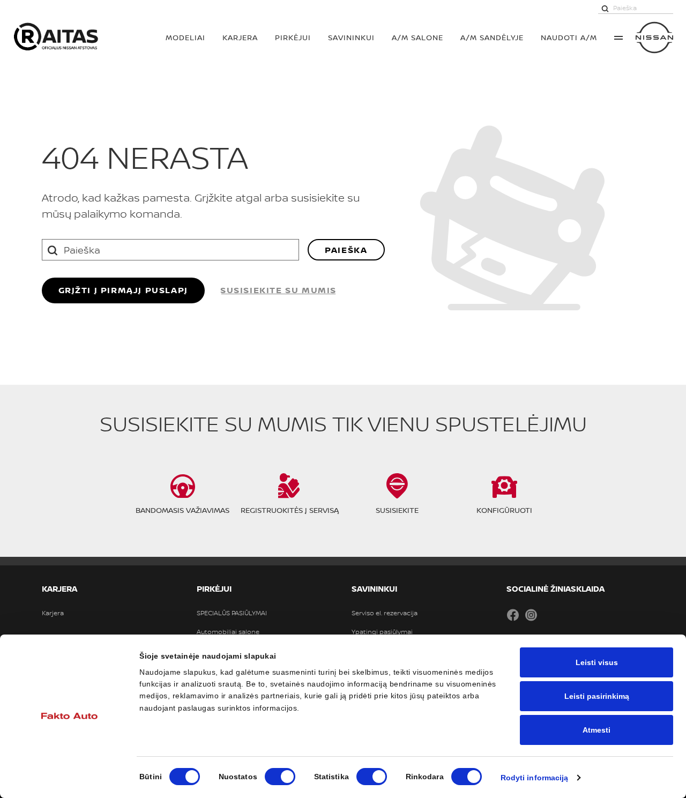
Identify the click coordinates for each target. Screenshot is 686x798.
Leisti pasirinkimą (596, 696)
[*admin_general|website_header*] (654, 37)
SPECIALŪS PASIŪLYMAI (232, 613)
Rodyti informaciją (535, 777)
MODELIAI (185, 37)
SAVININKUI (351, 37)
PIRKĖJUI (293, 37)
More (618, 37)
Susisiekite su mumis (278, 290)
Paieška (346, 250)
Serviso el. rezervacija (384, 613)
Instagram (531, 614)
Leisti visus (597, 662)
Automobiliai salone (228, 632)
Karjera (53, 613)
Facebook (512, 614)
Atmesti (596, 730)
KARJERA (240, 37)
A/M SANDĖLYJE (492, 37)
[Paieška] (605, 8)
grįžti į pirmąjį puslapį (123, 290)
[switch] (280, 776)
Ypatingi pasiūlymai (382, 632)
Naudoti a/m (569, 37)
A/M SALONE (417, 37)
